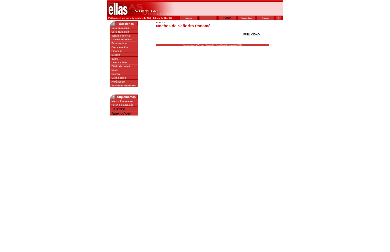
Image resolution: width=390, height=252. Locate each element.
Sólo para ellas (120, 28)
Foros (227, 18)
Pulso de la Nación (122, 105)
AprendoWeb (121, 113)
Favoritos (246, 18)
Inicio (189, 18)
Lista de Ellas (119, 62)
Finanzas (116, 51)
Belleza (115, 54)
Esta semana (119, 43)
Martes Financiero (122, 101)
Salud (114, 58)
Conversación (119, 47)
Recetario (118, 109)
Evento (115, 74)
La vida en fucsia (121, 39)
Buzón (265, 18)
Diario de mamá (120, 66)
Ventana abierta (120, 35)
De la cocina (118, 77)
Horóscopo (118, 81)
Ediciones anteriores (123, 85)
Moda (114, 70)
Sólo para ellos (120, 31)
